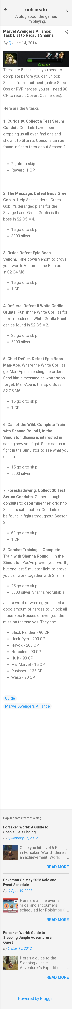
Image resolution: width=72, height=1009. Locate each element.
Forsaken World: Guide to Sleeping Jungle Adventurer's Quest (27, 937)
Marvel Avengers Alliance (27, 706)
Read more (58, 867)
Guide (10, 698)
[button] (66, 32)
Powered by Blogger (36, 998)
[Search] (66, 11)
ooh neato (36, 9)
